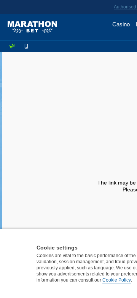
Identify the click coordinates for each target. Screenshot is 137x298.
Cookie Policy (116, 280)
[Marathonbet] (32, 27)
